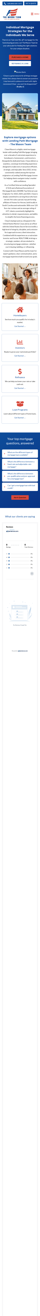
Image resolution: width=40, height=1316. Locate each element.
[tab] (20, 453)
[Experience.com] (23, 651)
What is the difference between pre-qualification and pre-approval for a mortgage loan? (21, 476)
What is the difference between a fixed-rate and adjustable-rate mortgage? (20, 464)
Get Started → (20, 326)
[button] (12, 3)
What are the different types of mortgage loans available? (20, 453)
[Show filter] (32, 573)
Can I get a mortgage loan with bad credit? (21, 486)
